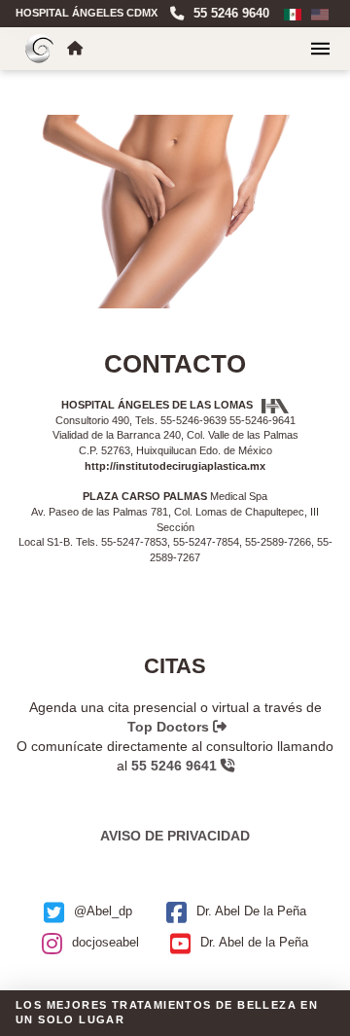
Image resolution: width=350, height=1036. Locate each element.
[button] (320, 48)
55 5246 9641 (176, 765)
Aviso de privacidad (175, 835)
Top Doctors (170, 726)
